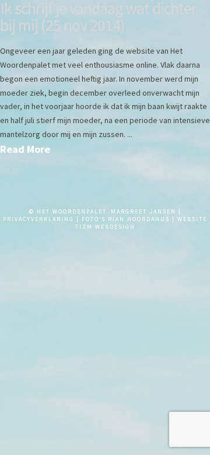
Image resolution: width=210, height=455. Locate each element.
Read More (25, 149)
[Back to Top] (16, 433)
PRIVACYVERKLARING (38, 219)
